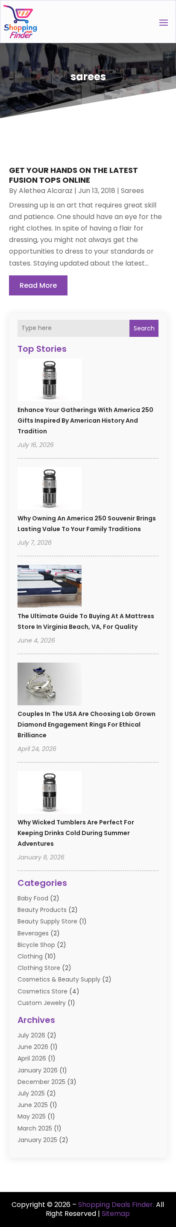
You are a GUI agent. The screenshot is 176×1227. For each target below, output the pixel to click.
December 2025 (41, 1082)
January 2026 (38, 1070)
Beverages (33, 933)
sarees (132, 191)
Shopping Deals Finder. (116, 1204)
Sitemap (116, 1213)
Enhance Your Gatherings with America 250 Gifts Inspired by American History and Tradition (85, 420)
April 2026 (32, 1058)
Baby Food (33, 898)
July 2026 (31, 1035)
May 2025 (32, 1116)
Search (144, 328)
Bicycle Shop (36, 945)
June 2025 (33, 1105)
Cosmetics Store (42, 991)
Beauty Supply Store (47, 921)
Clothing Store (39, 968)
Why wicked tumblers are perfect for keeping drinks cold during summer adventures (76, 833)
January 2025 (37, 1140)
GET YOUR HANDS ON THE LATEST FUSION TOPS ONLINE (73, 175)
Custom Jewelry (42, 1003)
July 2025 (31, 1093)
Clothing (30, 956)
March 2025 (35, 1128)
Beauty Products (42, 910)
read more (38, 285)
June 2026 (33, 1047)
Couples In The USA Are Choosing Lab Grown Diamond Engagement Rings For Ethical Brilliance (86, 724)
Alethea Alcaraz (46, 191)
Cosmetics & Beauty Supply (59, 979)
